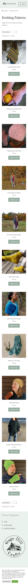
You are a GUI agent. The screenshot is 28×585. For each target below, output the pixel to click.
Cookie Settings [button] (6, 581)
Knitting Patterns (9, 528)
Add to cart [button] (14, 74)
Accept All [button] (15, 581)
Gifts (5, 522)
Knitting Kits (8, 525)
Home (6, 11)
